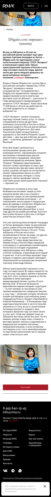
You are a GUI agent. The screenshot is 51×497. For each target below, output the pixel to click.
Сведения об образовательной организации (22, 478)
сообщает (19, 77)
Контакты (7, 463)
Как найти (13, 420)
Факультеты (35, 430)
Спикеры (7, 443)
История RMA (10, 430)
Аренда (6, 459)
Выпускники (9, 455)
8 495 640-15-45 (14, 408)
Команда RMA (10, 439)
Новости (7, 434)
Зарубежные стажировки (35, 444)
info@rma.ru (11, 412)
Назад (9, 29)
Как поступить (36, 439)
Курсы (32, 434)
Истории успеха (11, 447)
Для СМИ (7, 451)
